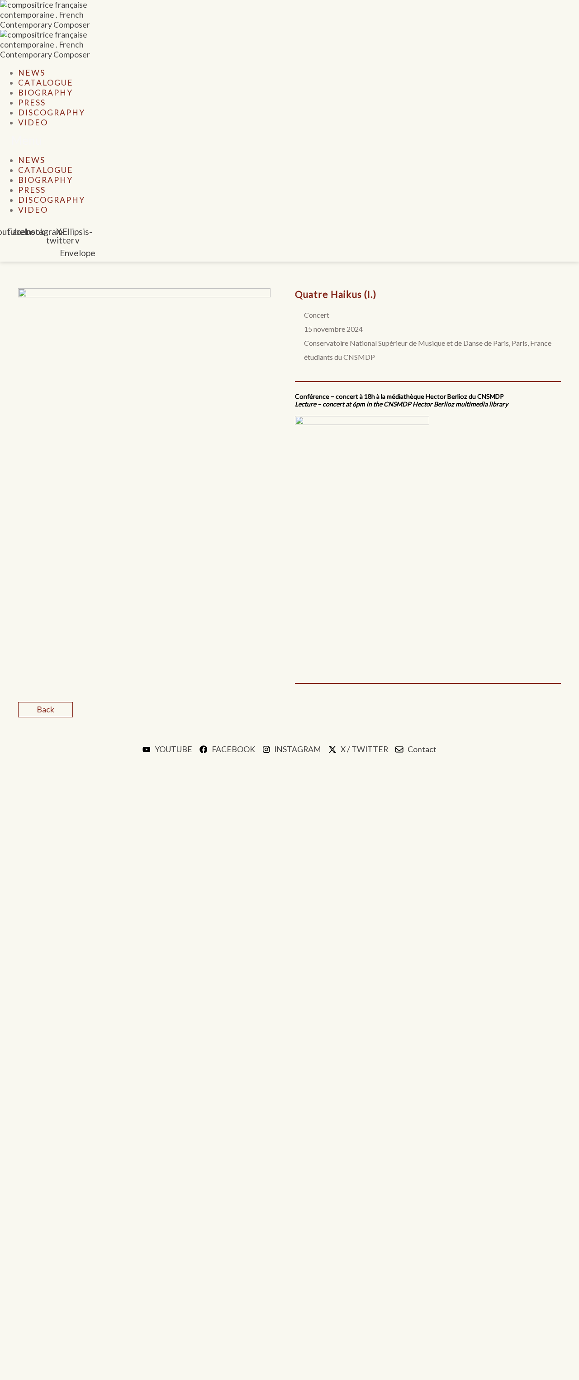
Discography (51, 112)
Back (45, 709)
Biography (45, 92)
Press (32, 102)
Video (33, 122)
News (31, 72)
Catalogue (45, 82)
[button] (197, 141)
